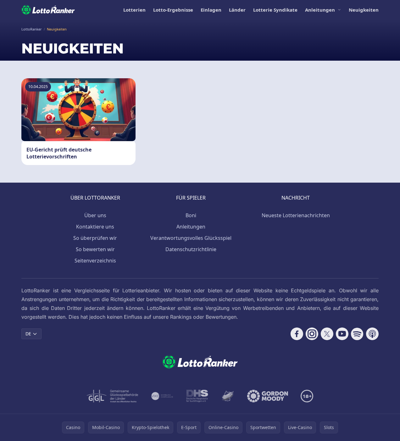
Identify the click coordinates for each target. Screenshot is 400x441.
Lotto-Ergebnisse (173, 10)
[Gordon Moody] (267, 396)
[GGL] (112, 396)
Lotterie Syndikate (275, 10)
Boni (191, 215)
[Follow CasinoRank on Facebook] (297, 334)
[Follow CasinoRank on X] (327, 334)
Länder (237, 10)
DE (28, 334)
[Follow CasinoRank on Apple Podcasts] (372, 334)
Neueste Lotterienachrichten (296, 215)
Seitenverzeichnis (95, 260)
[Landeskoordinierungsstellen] (228, 396)
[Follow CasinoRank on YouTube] (342, 334)
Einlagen (211, 10)
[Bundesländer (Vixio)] (162, 396)
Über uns (95, 215)
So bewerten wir (95, 249)
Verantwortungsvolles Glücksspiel (190, 237)
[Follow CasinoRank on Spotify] (357, 334)
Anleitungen (320, 10)
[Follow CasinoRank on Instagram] (312, 334)
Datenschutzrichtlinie (190, 249)
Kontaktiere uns (95, 226)
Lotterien (134, 10)
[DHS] (197, 396)
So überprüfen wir (95, 237)
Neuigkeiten (364, 10)
